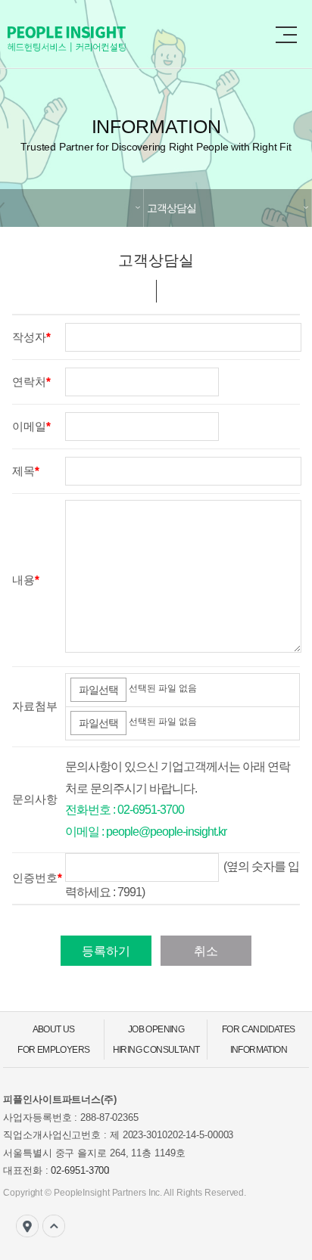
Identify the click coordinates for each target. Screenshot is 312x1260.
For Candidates (258, 1029)
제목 (23, 470)
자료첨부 (35, 706)
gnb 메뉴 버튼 (286, 34)
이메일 (29, 426)
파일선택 (98, 690)
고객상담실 (171, 208)
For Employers (53, 1049)
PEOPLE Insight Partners (98, 39)
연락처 (29, 381)
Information (258, 1049)
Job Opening (156, 1029)
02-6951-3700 (80, 1170)
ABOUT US (54, 1029)
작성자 (29, 337)
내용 (23, 579)
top (53, 1226)
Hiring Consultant (156, 1049)
